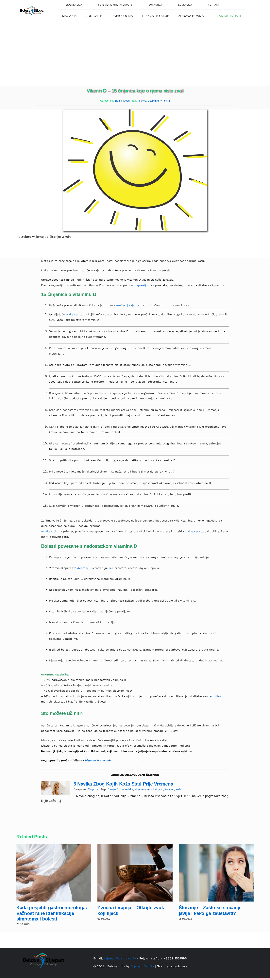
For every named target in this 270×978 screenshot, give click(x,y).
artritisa (215, 696)
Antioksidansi (155, 789)
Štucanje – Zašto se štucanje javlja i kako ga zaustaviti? (210, 910)
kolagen (169, 789)
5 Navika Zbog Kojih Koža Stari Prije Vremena (123, 784)
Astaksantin (50, 531)
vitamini (165, 100)
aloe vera (193, 531)
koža (179, 789)
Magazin (93, 789)
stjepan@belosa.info (120, 958)
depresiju (141, 285)
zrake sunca (74, 314)
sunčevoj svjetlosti (129, 305)
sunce (142, 100)
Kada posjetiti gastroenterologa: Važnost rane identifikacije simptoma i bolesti (51, 913)
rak (111, 568)
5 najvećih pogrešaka (120, 789)
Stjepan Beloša (142, 966)
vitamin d (153, 100)
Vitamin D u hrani (97, 760)
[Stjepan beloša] (32, 4)
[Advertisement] (135, 56)
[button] (236, 4)
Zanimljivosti (122, 100)
